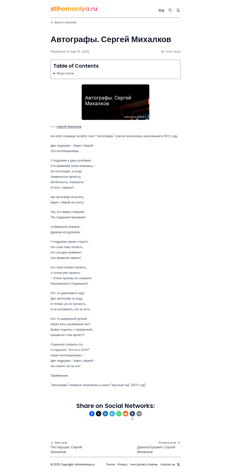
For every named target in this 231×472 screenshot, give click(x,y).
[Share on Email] (139, 413)
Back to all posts (66, 22)
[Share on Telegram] (112, 413)
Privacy (122, 464)
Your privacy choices (144, 464)
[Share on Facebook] (92, 413)
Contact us (167, 464)
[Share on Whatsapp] (119, 413)
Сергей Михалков (69, 126)
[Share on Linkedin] (105, 413)
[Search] (170, 10)
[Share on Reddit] (125, 413)
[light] (178, 10)
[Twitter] (178, 465)
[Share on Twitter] (98, 413)
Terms (110, 464)
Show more (65, 73)
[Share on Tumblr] (132, 413)
